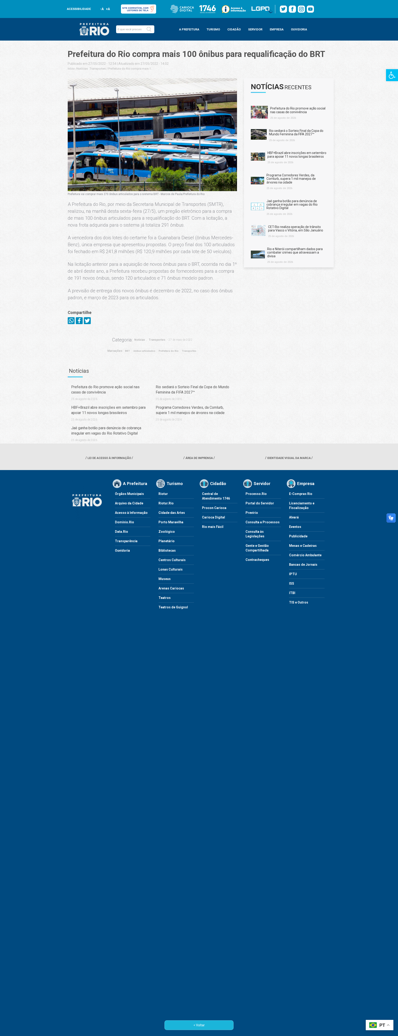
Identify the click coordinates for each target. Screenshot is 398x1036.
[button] (149, 29)
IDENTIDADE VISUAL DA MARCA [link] (289, 458)
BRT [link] (127, 350)
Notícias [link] (82, 68)
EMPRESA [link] (277, 29)
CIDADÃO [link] (234, 29)
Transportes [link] (98, 68)
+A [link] (107, 9)
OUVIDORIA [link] (299, 29)
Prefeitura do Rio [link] (169, 350)
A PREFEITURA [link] (189, 29)
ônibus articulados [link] (144, 350)
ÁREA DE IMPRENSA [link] (199, 458)
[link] (392, 75)
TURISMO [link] (213, 29)
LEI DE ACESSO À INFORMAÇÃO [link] (109, 458)
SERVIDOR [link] (255, 29)
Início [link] (71, 68)
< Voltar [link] (199, 1025)
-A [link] (102, 9)
